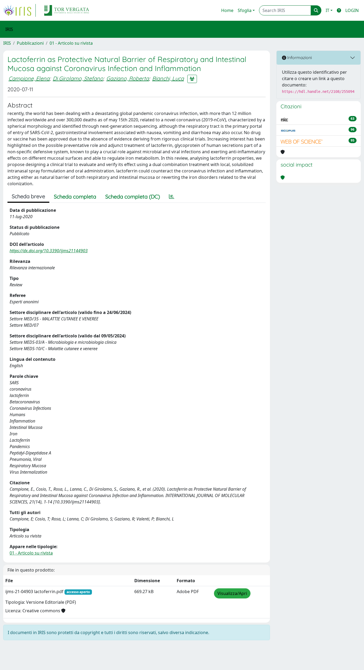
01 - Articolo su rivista (71, 43)
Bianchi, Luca (168, 78)
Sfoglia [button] (245, 10)
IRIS (7, 43)
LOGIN (352, 10)
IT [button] (327, 10)
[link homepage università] (66, 10)
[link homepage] (19, 10)
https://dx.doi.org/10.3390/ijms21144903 (49, 251)
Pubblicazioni (30, 43)
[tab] (171, 196)
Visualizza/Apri (232, 593)
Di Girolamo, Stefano (78, 78)
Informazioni (299, 57)
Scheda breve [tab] (28, 196)
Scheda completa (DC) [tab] (132, 196)
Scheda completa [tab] (75, 196)
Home (227, 10)
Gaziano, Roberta (127, 78)
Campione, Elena (29, 78)
